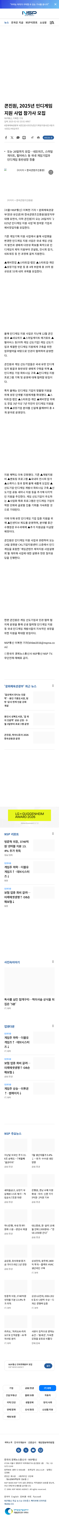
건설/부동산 (11, 1395)
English (15, 1496)
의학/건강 (11, 1402)
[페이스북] (6, 137)
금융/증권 (29, 1388)
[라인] (24, 137)
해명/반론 (11, 1416)
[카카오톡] (18, 137)
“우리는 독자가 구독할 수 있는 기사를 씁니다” (29, 4)
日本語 (23, 1496)
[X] (12, 137)
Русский (37, 1496)
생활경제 (29, 1402)
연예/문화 (11, 1409)
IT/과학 (47, 1388)
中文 (29, 1496)
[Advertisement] (29, 305)
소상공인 (44, 22)
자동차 (48, 1395)
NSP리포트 (32, 22)
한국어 (7, 1496)
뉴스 (6, 22)
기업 (11, 1388)
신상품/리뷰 (47, 1409)
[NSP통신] (29, 13)
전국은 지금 (17, 22)
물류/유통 (29, 1395)
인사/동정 (29, 1409)
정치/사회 (47, 1402)
